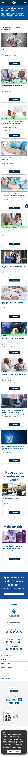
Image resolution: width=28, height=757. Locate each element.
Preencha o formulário (14, 594)
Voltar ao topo (14, 604)
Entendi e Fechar (14, 751)
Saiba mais (15, 63)
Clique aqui (16, 713)
